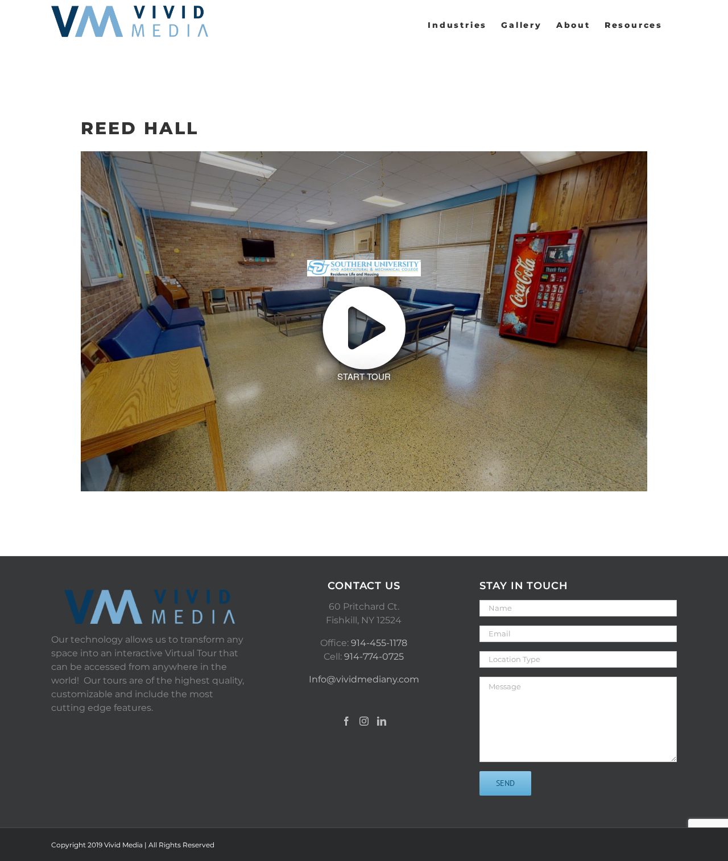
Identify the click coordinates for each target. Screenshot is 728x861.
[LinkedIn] (381, 721)
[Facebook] (346, 721)
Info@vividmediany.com (364, 679)
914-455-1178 (379, 643)
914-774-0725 (374, 656)
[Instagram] (364, 721)
